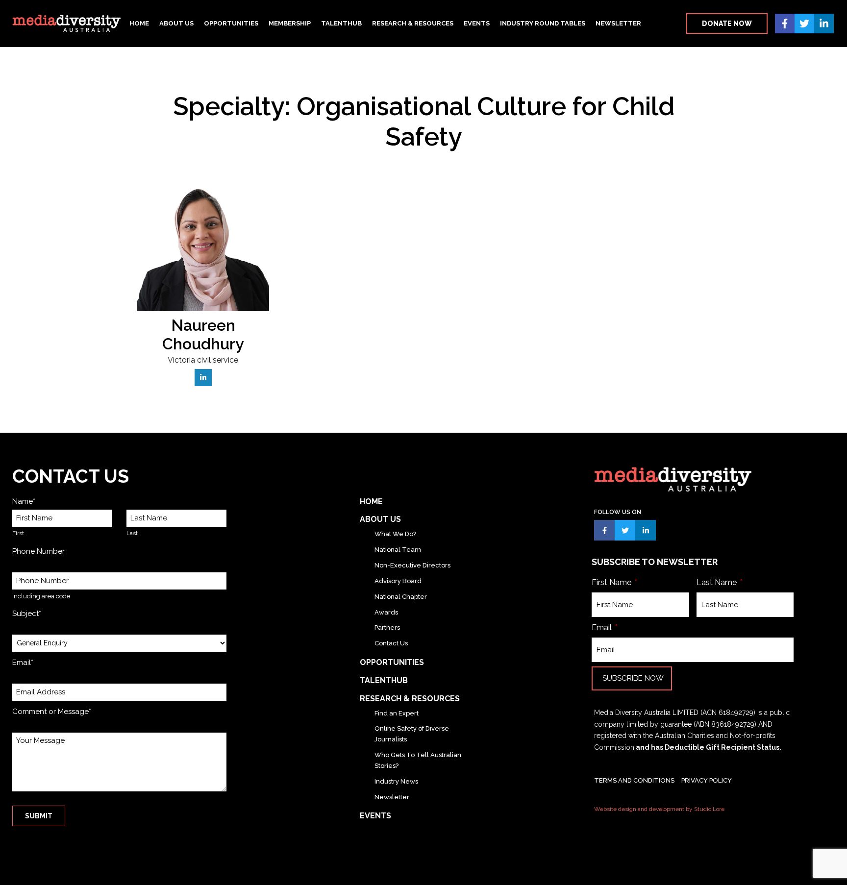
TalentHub (341, 23)
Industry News (396, 781)
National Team (397, 549)
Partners (387, 627)
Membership (290, 23)
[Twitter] (804, 23)
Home (139, 23)
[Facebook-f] (785, 23)
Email (603, 627)
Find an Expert (396, 713)
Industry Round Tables (542, 23)
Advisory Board (398, 581)
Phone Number (38, 551)
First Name (612, 582)
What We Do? (395, 534)
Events (477, 23)
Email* (22, 662)
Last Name (718, 582)
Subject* (26, 613)
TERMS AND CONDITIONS (634, 780)
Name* (23, 501)
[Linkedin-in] (824, 23)
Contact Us (391, 643)
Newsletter (618, 23)
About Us (176, 23)
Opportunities (231, 23)
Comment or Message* (51, 711)
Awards (386, 612)
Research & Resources (412, 23)
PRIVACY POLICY (706, 780)
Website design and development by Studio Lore (659, 809)
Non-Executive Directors (412, 565)
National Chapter (400, 596)
